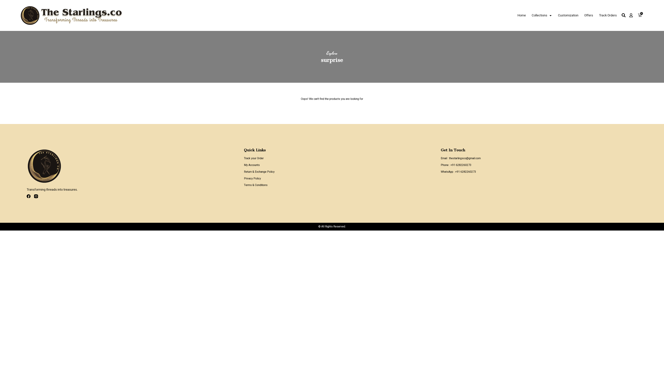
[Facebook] (29, 196)
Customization (568, 15)
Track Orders (608, 15)
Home (522, 15)
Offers (588, 15)
